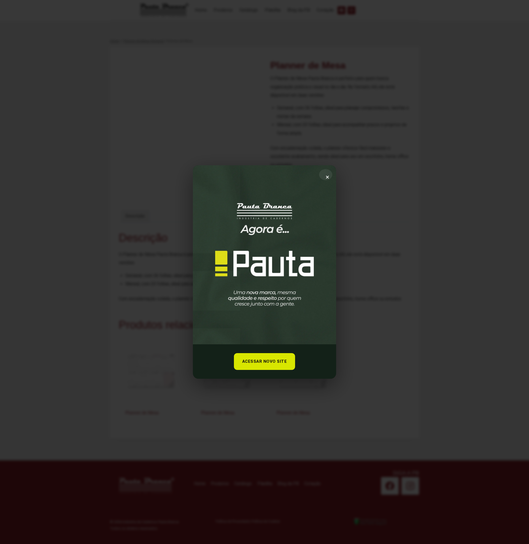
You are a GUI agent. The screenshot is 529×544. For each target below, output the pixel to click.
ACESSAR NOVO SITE (264, 361)
